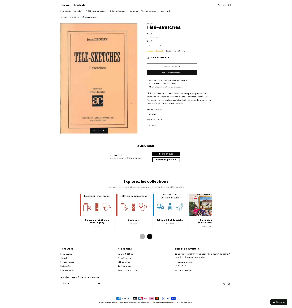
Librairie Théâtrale (125, 254)
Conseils (64, 258)
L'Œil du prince (124, 262)
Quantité (150, 41)
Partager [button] (152, 125)
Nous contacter (67, 270)
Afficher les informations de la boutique (166, 87)
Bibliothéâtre (65, 266)
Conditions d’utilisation (184, 303)
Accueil (63, 17)
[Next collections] (149, 236)
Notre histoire (66, 254)
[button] (78, 11)
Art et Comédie (124, 258)
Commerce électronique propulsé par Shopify (135, 303)
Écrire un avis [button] (166, 154)
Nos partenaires (67, 262)
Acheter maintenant (171, 73)
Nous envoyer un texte (127, 270)
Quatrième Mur (124, 266)
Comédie (74, 17)
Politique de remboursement (163, 303)
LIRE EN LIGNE (99, 131)
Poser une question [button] (166, 159)
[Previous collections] (142, 236)
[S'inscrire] (98, 283)
